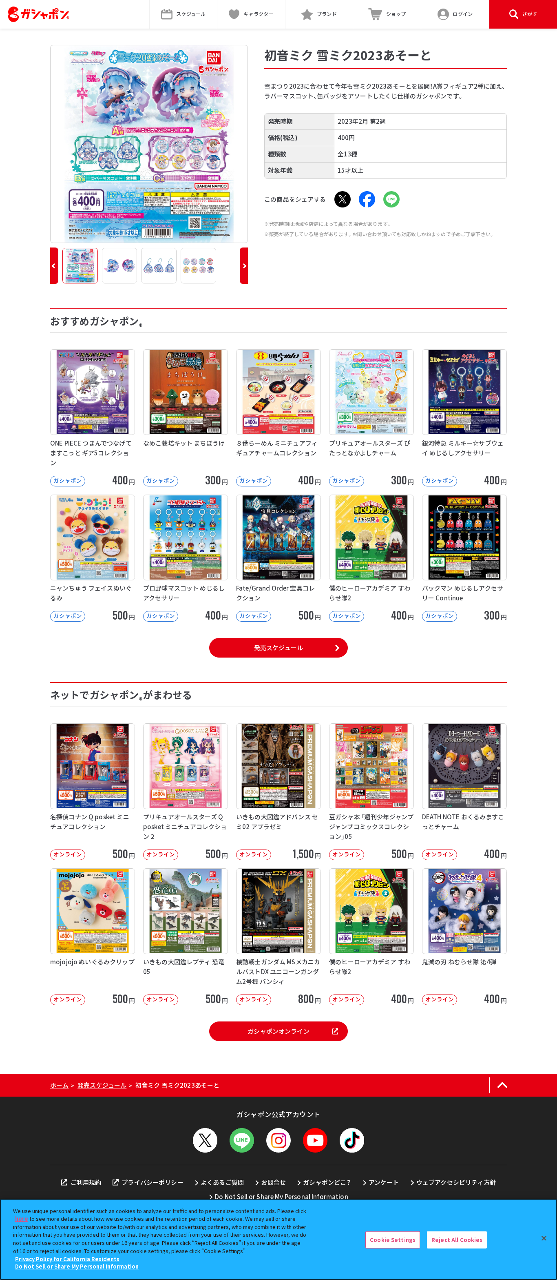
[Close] (544, 1238)
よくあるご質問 (222, 1182)
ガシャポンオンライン (278, 1031)
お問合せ (273, 1182)
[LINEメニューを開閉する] (242, 1140)
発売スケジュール (278, 647)
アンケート (384, 1182)
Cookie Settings (393, 1240)
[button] (54, 266)
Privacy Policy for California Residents (67, 1258)
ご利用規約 (86, 1182)
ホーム (59, 1085)
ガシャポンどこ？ (327, 1182)
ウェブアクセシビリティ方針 (456, 1182)
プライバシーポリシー (152, 1182)
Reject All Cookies (456, 1240)
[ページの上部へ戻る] (502, 1085)
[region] (278, 1239)
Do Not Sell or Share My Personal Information (281, 1196)
